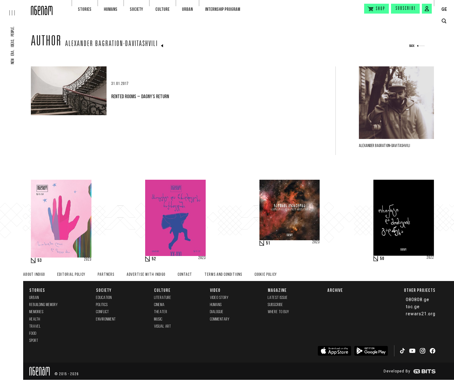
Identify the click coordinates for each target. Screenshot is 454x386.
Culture (162, 9)
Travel (35, 326)
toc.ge (413, 306)
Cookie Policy (265, 274)
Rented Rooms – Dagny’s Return (140, 96)
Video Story (219, 298)
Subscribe (406, 8)
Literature (162, 298)
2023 (87, 260)
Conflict (102, 312)
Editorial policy (71, 274)
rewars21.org (420, 313)
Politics (102, 305)
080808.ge (417, 299)
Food (32, 333)
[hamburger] (15, 7)
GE (444, 9)
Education (104, 298)
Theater (160, 312)
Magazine (277, 290)
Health (34, 319)
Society (136, 9)
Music (158, 319)
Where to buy (278, 312)
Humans (110, 9)
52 (154, 259)
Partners (106, 274)
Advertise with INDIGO (146, 274)
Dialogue (217, 312)
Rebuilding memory (43, 305)
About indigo (34, 274)
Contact (185, 274)
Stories (84, 9)
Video (215, 290)
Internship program (222, 9)
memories (36, 312)
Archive (335, 290)
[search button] (444, 21)
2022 (430, 258)
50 (382, 258)
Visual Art (162, 326)
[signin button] (427, 9)
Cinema (159, 305)
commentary (219, 319)
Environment (106, 319)
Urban (187, 9)
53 (39, 260)
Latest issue (278, 298)
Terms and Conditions (223, 274)
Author (46, 42)
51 (268, 243)
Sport (33, 340)
